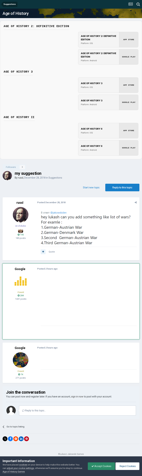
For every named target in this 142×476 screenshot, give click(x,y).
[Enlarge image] (87, 228)
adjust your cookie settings (20, 468)
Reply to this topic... (35, 410)
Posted (51, 202)
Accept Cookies (102, 466)
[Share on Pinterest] (26, 438)
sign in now (77, 396)
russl (20, 177)
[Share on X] (5, 438)
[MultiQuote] (43, 251)
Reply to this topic (122, 187)
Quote (52, 251)
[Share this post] (136, 202)
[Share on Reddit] (15, 438)
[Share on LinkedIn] (21, 438)
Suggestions (55, 177)
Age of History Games (14, 471)
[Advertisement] (81, 301)
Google (20, 269)
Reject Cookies (127, 466)
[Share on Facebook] (10, 438)
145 (22, 234)
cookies (23, 464)
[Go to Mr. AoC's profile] (20, 281)
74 (21, 374)
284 (22, 295)
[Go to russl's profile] (7, 175)
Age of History (16, 13)
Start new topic (91, 187)
